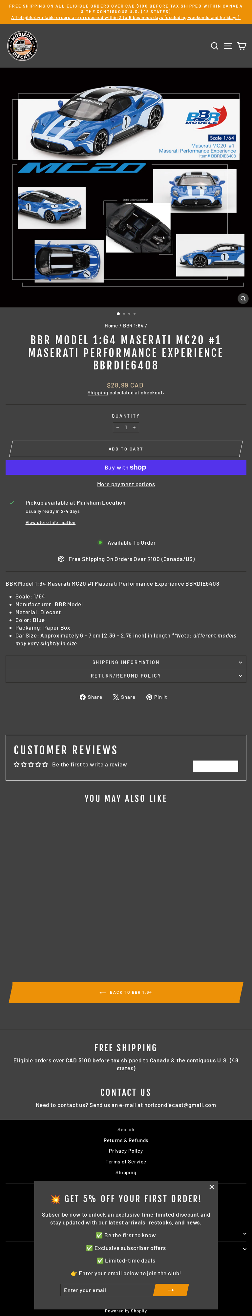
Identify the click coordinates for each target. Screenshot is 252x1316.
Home (111, 325)
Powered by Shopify (126, 1310)
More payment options (126, 484)
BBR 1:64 (133, 325)
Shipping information (126, 662)
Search (126, 1129)
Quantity (126, 416)
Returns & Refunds (126, 1140)
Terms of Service (126, 1161)
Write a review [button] (216, 766)
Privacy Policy (126, 1151)
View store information (51, 522)
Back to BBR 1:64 (131, 992)
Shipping (98, 392)
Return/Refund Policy (126, 676)
